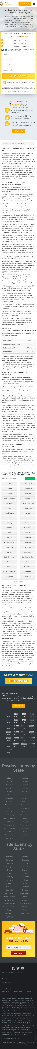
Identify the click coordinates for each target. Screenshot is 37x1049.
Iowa (9, 795)
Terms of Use (4, 90)
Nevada (25, 811)
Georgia (9, 788)
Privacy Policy (27, 88)
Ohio (25, 818)
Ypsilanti (28, 576)
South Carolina (9, 828)
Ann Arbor (9, 484)
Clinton (9, 493)
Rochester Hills (9, 542)
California (9, 781)
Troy (27, 562)
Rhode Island (25, 825)
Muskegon (27, 528)
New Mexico (25, 815)
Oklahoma (9, 822)
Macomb (9, 528)
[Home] (6, 3)
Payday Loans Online (8, 982)
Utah (25, 832)
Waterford (27, 567)
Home (5, 143)
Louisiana (25, 798)
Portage (9, 537)
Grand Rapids (9, 513)
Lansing (9, 523)
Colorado (25, 781)
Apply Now (18, 706)
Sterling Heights (27, 557)
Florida (25, 785)
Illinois (9, 791)
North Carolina (9, 818)
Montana (25, 808)
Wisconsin (25, 835)
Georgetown (27, 508)
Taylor (9, 562)
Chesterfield (28, 489)
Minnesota (9, 805)
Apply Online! (18, 681)
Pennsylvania (9, 825)
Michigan (25, 801)
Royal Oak (9, 547)
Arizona (25, 778)
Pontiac (28, 533)
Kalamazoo (9, 518)
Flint (9, 508)
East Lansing (9, 503)
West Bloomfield (9, 572)
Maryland (9, 801)
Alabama (9, 778)
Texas (9, 832)
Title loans (12, 143)
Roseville (28, 542)
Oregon (25, 822)
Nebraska (9, 811)
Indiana (25, 791)
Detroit (27, 498)
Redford (28, 537)
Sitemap (28, 991)
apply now (25, 3)
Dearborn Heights (9, 498)
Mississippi (25, 805)
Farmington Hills (28, 503)
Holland (28, 513)
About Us (4, 989)
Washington (9, 835)
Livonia (27, 523)
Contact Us (13, 989)
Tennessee (25, 828)
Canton (9, 489)
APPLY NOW (18, 953)
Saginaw (28, 547)
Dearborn (28, 493)
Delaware (9, 785)
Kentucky (9, 798)
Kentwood (28, 518)
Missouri (9, 808)
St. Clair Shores (9, 557)
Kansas (25, 795)
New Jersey (9, 815)
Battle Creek (28, 484)
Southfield (27, 552)
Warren (9, 567)
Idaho (25, 788)
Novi (9, 533)
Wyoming (9, 576)
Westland (28, 572)
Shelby (9, 552)
